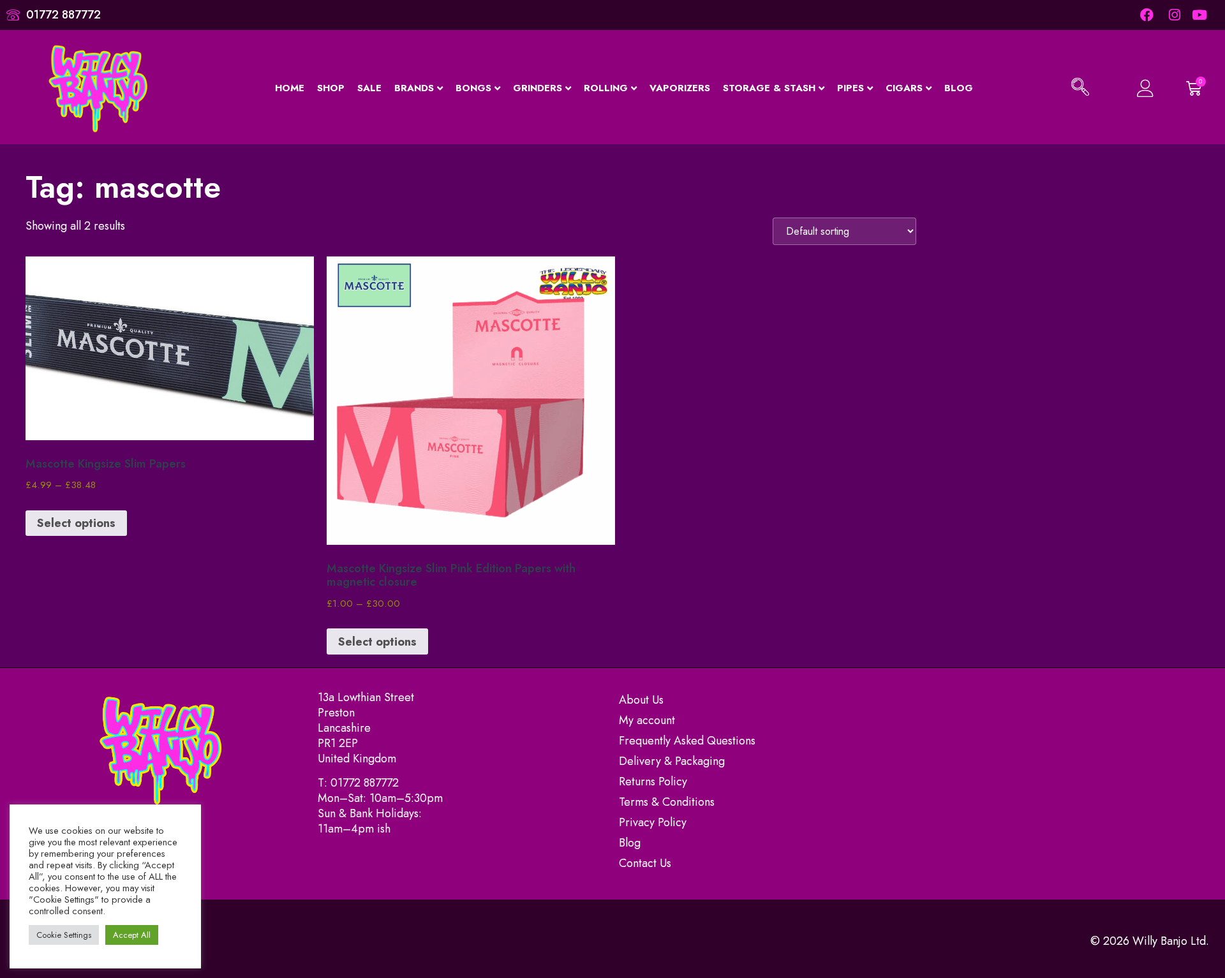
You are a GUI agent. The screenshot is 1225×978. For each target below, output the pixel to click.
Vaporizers (680, 88)
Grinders (537, 88)
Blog (958, 88)
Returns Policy (653, 781)
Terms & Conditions (667, 802)
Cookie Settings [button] (63, 935)
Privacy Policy (653, 822)
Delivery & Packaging (672, 761)
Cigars (904, 88)
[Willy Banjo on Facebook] (1146, 15)
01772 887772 (364, 782)
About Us (641, 700)
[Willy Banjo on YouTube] (1200, 15)
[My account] (1137, 88)
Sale (369, 88)
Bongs (473, 88)
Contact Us (645, 863)
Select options (76, 523)
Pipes (850, 88)
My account (647, 720)
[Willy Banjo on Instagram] (1174, 15)
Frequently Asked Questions (687, 740)
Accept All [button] (132, 935)
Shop (331, 88)
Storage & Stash (769, 88)
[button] (1080, 88)
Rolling (606, 88)
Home (289, 88)
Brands (414, 88)
